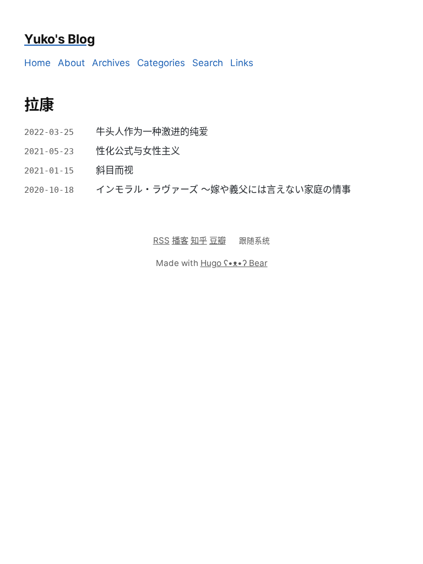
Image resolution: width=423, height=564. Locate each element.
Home (37, 62)
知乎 (199, 240)
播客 (180, 240)
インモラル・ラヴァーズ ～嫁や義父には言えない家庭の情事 (223, 189)
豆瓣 (217, 240)
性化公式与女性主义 (138, 150)
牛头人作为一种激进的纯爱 (152, 131)
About (71, 62)
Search (207, 62)
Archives (111, 62)
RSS (161, 240)
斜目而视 (114, 170)
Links (241, 62)
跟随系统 (254, 241)
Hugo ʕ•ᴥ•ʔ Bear (234, 263)
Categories (161, 62)
